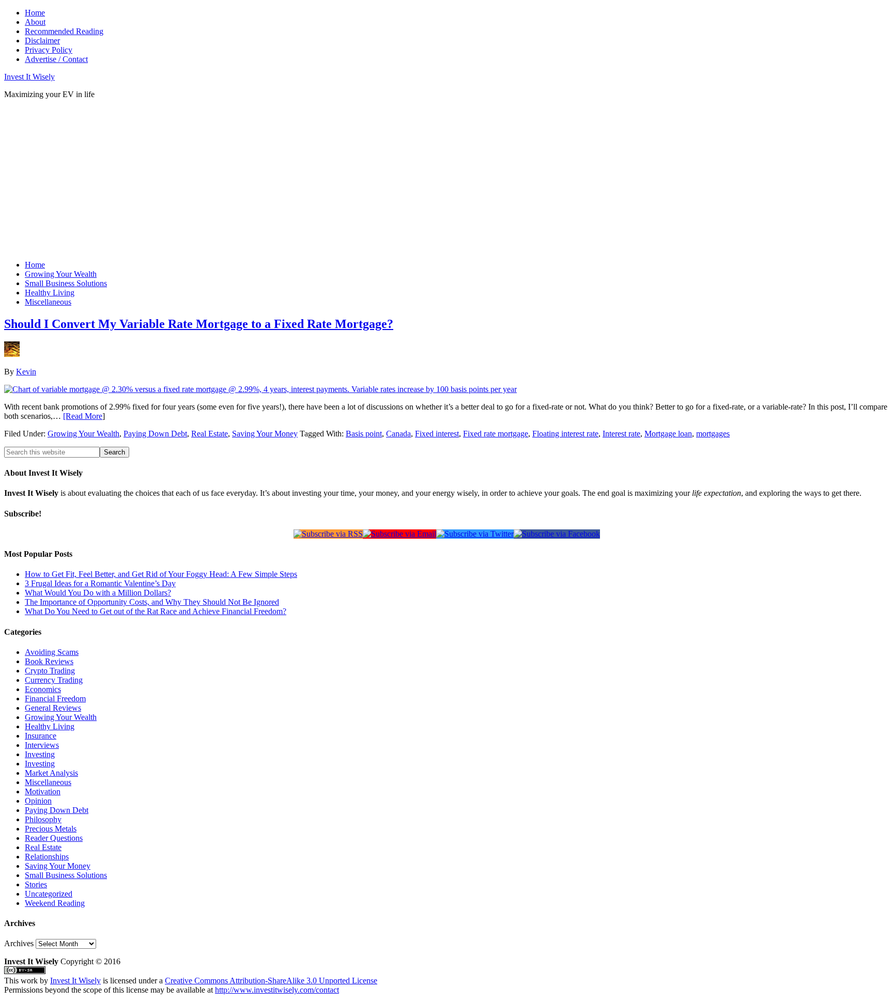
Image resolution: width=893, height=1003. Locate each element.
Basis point (364, 433)
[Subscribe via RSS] (328, 533)
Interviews (42, 745)
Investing (40, 754)
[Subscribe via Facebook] (557, 533)
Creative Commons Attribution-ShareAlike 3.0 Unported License (271, 980)
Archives (19, 943)
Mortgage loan (668, 433)
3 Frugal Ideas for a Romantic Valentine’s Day (100, 583)
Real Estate (209, 433)
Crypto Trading (50, 670)
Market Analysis (51, 773)
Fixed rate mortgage (495, 433)
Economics (43, 689)
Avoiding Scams (52, 652)
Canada (398, 433)
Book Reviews (49, 661)
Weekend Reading (55, 903)
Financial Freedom (55, 698)
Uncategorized (48, 893)
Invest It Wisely (29, 76)
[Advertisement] (192, 179)
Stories (36, 884)
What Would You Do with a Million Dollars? (98, 592)
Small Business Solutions (66, 875)
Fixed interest (437, 433)
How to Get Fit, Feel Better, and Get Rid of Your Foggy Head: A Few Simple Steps (161, 574)
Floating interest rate (565, 433)
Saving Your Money (265, 433)
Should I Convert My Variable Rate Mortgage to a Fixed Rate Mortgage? (198, 324)
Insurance (40, 735)
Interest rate (621, 433)
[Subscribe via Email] (399, 533)
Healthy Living (49, 726)
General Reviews (53, 707)
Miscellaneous (48, 782)
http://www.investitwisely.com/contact (277, 989)
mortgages (713, 433)
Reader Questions (54, 838)
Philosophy (43, 819)
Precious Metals (50, 828)
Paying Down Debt (155, 433)
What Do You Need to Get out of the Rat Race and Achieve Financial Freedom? (155, 611)
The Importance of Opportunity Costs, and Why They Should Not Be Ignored (152, 602)
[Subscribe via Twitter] (475, 533)
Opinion (38, 800)
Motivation (42, 791)
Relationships (47, 856)
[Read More (82, 416)
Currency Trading (54, 680)
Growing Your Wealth (83, 433)
